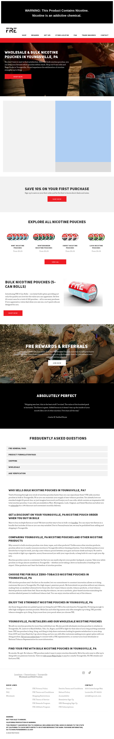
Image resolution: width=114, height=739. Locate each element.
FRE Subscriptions (66, 707)
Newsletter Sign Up (66, 700)
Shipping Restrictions (41, 696)
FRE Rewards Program (41, 703)
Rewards (35, 35)
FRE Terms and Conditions (43, 692)
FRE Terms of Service (40, 700)
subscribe (14, 505)
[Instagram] (83, 674)
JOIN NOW (57, 363)
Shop (24, 35)
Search (9, 688)
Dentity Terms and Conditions (71, 688)
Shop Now (18, 77)
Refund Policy (64, 692)
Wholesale (10, 696)
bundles (74, 523)
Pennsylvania (30, 674)
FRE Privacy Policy (40, 688)
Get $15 (47, 35)
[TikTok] (90, 674)
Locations (18, 674)
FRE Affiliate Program (41, 707)
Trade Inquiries (89, 35)
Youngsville (42, 674)
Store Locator (62, 35)
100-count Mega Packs (52, 656)
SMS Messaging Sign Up (68, 703)
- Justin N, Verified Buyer (57, 417)
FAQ (75, 35)
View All (55, 262)
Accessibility (64, 696)
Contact (105, 35)
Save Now (57, 199)
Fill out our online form (30, 637)
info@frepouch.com (93, 696)
